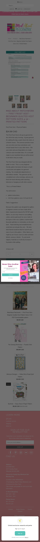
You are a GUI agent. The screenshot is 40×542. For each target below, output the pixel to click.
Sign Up (10, 274)
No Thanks (10, 277)
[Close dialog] (38, 261)
